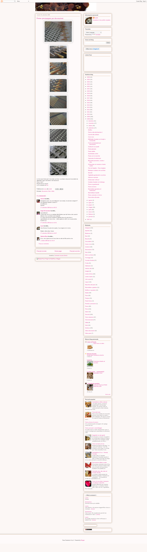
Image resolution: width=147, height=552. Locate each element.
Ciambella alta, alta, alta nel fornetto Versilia (99, 472)
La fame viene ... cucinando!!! (95, 371)
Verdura (87, 328)
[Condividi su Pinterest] (62, 189)
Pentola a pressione (90, 303)
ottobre (90, 125)
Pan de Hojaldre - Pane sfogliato (97, 168)
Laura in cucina (47, 7)
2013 (88, 107)
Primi (86, 309)
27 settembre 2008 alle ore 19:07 (48, 233)
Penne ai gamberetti (93, 184)
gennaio (90, 216)
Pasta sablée (91, 151)
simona (42, 198)
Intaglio (87, 271)
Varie (86, 325)
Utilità (52, 191)
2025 (88, 79)
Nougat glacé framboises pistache (95, 355)
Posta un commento (44, 243)
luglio (90, 202)
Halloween (88, 265)
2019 (88, 93)
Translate (97, 34)
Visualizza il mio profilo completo (101, 20)
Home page (58, 251)
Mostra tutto (107, 394)
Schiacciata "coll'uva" (93, 179)
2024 (88, 82)
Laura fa (89, 360)
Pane (86, 295)
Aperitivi (87, 230)
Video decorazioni (90, 330)
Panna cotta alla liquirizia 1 (95, 132)
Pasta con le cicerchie (94, 156)
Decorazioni (45, 191)
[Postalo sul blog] (57, 189)
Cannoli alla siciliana (93, 134)
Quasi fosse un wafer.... (99, 343)
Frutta (86, 263)
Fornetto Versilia (89, 260)
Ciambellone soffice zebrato (99, 402)
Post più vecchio (75, 251)
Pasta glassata (92, 149)
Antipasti (87, 228)
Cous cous (91, 137)
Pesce (86, 306)
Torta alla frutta (96, 412)
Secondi (87, 314)
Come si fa (88, 244)
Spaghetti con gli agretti (98, 435)
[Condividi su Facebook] (61, 189)
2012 (88, 109)
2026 (88, 77)
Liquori (87, 282)
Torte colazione (89, 317)
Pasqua (87, 298)
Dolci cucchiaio (89, 255)
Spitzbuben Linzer (97, 373)
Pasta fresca (88, 301)
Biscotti (87, 238)
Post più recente (41, 251)
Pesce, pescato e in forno (95, 195)
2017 (88, 98)
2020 (88, 91)
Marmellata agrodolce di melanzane (94, 189)
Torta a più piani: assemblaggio (93, 428)
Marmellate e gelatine (91, 287)
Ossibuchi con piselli (93, 146)
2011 (88, 112)
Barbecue (87, 233)
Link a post (88, 279)
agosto (90, 200)
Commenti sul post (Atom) (60, 255)
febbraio (90, 214)
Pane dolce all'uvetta (93, 197)
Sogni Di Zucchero (45, 210)
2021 (88, 88)
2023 (88, 84)
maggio (90, 207)
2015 (88, 102)
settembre (91, 128)
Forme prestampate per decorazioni (94, 143)
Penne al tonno (92, 186)
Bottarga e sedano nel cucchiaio (96, 170)
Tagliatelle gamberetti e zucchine (97, 175)
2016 (88, 100)
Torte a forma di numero (91, 422)
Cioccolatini (88, 241)
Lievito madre (88, 276)
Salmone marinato (93, 177)
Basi (86, 236)
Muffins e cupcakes (90, 290)
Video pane (88, 333)
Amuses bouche (91, 353)
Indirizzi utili (88, 268)
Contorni (87, 247)
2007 (88, 219)
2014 (88, 105)
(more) (93, 509)
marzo (90, 212)
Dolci (49, 191)
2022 (88, 86)
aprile (90, 209)
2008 (88, 119)
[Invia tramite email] (56, 189)
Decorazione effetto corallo (99, 462)
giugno (90, 205)
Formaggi (87, 257)
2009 (88, 116)
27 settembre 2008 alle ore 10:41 (48, 222)
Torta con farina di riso (98, 444)
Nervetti (90, 172)
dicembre (91, 121)
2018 (88, 95)
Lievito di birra (89, 274)
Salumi (87, 311)
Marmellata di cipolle (93, 192)
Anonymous (88, 502)
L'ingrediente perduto (93, 383)
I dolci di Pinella (91, 342)
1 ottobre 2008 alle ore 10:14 (47, 240)
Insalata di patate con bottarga (96, 182)
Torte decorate (89, 319)
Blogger (82, 540)
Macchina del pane (90, 284)
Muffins (90, 130)
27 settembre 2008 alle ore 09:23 (48, 207)
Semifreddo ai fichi (93, 153)
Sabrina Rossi (44, 236)
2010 (88, 114)
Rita (47, 185)
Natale (87, 292)
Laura (41, 226)
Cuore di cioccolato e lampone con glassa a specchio (100, 482)
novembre (91, 123)
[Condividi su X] (59, 189)
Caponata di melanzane (94, 158)
